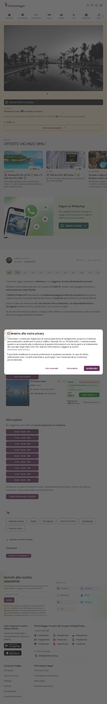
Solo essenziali (51, 368)
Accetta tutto (91, 368)
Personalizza (72, 368)
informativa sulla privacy (18, 349)
